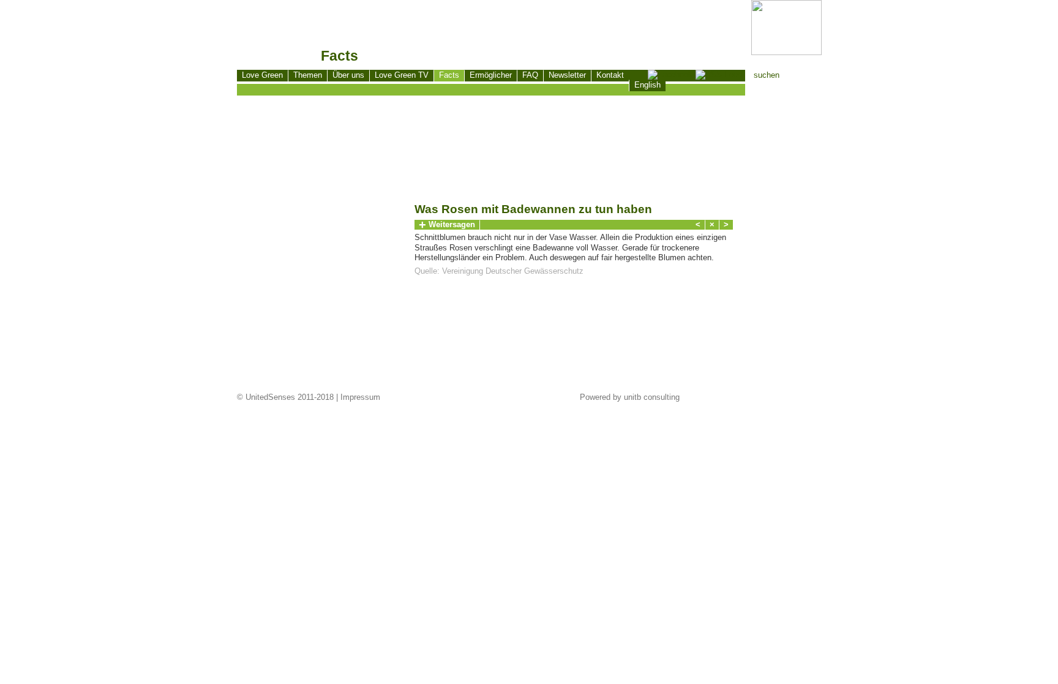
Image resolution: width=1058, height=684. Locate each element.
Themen (307, 75)
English (647, 84)
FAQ (530, 75)
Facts (449, 75)
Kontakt (610, 75)
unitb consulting (652, 397)
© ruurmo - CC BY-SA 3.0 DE (292, 383)
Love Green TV (402, 75)
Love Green (262, 75)
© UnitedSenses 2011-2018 (285, 397)
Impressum (360, 397)
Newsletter (567, 75)
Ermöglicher (491, 75)
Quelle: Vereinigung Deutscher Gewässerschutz (499, 271)
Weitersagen (447, 225)
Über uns (348, 75)
